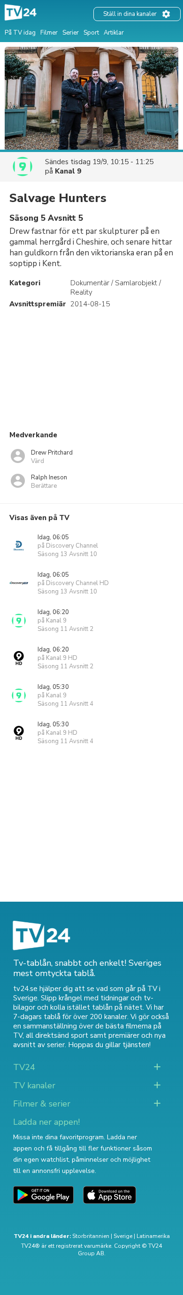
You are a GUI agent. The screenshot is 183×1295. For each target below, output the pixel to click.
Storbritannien (90, 1236)
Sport (91, 33)
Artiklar (114, 33)
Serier (70, 33)
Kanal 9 (68, 171)
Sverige (123, 1236)
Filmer (49, 33)
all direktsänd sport (57, 1035)
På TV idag (20, 33)
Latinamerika (153, 1236)
